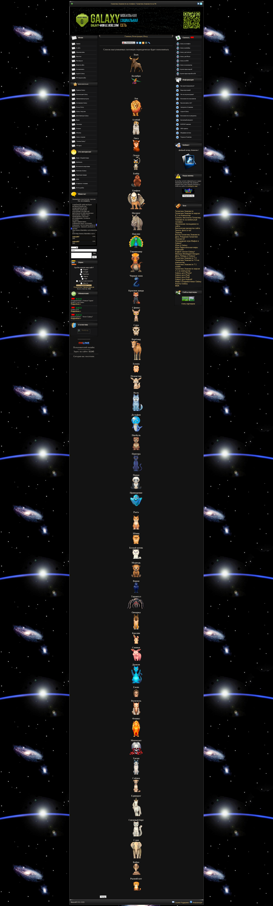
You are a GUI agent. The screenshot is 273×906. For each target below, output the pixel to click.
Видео (78, 120)
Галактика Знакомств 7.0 (186, 258)
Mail (85, 278)
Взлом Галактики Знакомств (187, 235)
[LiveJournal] (149, 43)
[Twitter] (140, 43)
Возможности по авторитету (188, 115)
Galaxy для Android (185, 52)
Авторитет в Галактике (186, 107)
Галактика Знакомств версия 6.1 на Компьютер (187, 214)
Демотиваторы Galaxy (82, 115)
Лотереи (78, 128)
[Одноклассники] (143, 43)
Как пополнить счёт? (186, 103)
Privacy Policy (80, 107)
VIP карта (78, 145)
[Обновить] (96, 247)
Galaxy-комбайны (185, 48)
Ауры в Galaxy (184, 111)
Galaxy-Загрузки (81, 111)
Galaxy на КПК (184, 61)
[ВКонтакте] (137, 43)
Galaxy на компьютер (186, 65)
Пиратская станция (81, 175)
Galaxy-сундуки (80, 137)
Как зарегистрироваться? (187, 86)
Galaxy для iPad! (182, 275)
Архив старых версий (186, 69)
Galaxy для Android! (183, 279)
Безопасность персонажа (83, 166)
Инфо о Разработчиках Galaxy (188, 281)
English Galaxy (80, 73)
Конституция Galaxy (82, 94)
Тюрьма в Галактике (186, 137)
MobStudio (79, 162)
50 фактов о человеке (82, 183)
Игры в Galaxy (181, 245)
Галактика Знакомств (184, 211)
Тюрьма (178, 232)
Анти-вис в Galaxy (81, 170)
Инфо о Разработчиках (82, 158)
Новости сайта (80, 65)
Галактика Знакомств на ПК (146, 4)
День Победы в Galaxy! (185, 256)
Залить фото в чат (183, 230)
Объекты (78, 133)
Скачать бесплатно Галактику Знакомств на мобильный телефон (188, 220)
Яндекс (85, 269)
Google (85, 272)
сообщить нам (192, 186)
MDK (77, 179)
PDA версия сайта (81, 78)
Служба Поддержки (182, 902)
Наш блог (78, 56)
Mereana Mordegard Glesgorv (187, 254)
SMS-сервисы (184, 128)
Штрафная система (185, 133)
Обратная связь (80, 52)
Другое (85, 283)
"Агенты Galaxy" (81, 141)
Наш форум (79, 61)
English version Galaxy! (185, 252)
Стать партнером (188, 304)
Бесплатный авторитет (186, 120)
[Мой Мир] (146, 43)
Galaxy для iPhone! (183, 273)
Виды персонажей (185, 90)
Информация (197, 902)
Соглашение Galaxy (81, 103)
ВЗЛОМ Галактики (185, 124)
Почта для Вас (80, 188)
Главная (78, 43)
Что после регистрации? (187, 94)
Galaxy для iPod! (182, 277)
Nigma (85, 276)
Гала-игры (79, 124)
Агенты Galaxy (181, 284)
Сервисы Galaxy (80, 90)
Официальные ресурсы (82, 98)
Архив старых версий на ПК (188, 73)
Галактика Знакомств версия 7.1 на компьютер (187, 270)
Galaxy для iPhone (185, 56)
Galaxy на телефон (185, 43)
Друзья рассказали (86, 281)
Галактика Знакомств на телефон (123, 4)
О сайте (78, 48)
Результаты (78, 287)
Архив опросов (88, 287)
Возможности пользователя (188, 98)
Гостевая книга (80, 69)
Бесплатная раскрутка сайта (187, 228)
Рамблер (85, 274)
